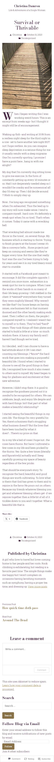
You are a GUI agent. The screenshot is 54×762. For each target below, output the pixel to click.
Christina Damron (27, 6)
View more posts (37, 586)
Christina (17, 34)
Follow (8, 746)
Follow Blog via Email (21, 723)
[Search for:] (27, 705)
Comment (41, 670)
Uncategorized (28, 38)
